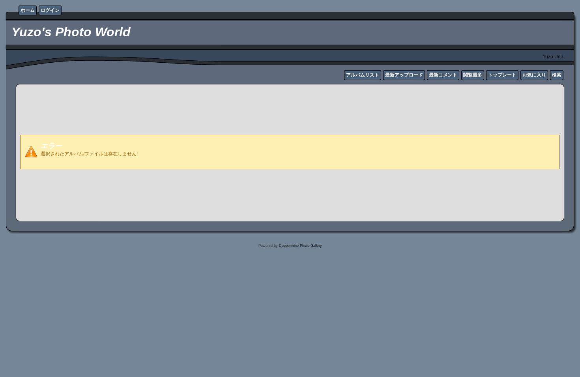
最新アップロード (404, 75)
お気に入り (534, 75)
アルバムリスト (362, 75)
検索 (556, 75)
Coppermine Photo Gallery (300, 246)
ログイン (50, 10)
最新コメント (443, 75)
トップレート (502, 75)
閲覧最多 (472, 75)
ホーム (28, 10)
